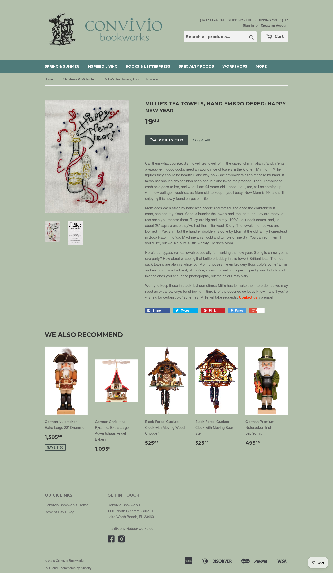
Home (49, 79)
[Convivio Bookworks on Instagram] (122, 540)
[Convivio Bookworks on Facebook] (111, 540)
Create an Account (274, 25)
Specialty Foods (196, 66)
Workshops (234, 66)
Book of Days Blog (59, 511)
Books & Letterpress (148, 66)
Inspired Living (102, 66)
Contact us (248, 297)
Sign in (248, 25)
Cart (279, 36)
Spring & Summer (62, 66)
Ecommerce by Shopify (75, 567)
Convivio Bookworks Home (66, 504)
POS (48, 567)
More (261, 66)
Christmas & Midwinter (79, 79)
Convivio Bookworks (70, 560)
